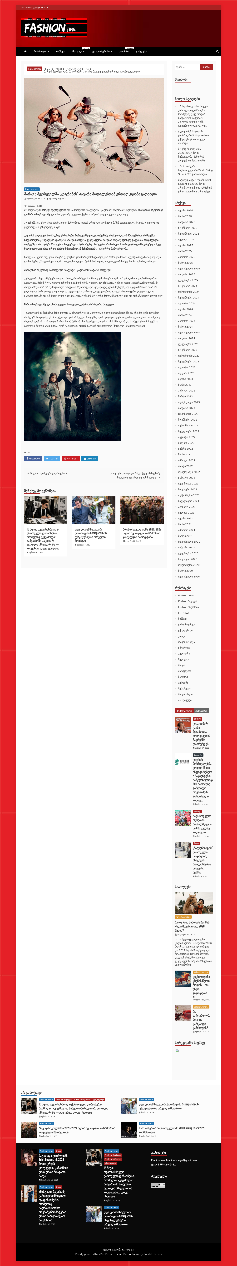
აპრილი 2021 (186, 530)
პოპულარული (184, 710)
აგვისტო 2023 (187, 367)
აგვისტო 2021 (187, 506)
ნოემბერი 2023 (187, 349)
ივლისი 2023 (186, 373)
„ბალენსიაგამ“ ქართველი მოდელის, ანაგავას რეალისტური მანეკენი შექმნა (203, 860)
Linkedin (91, 458)
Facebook (34, 458)
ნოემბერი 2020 (187, 559)
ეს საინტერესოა (102, 51)
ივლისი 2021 (186, 512)
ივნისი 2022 (185, 448)
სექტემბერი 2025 (188, 233)
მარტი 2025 (185, 262)
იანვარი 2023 (186, 408)
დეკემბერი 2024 (188, 280)
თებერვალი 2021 (189, 541)
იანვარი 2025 (186, 274)
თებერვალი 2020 (189, 576)
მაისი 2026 (185, 216)
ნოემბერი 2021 (187, 489)
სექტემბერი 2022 (188, 431)
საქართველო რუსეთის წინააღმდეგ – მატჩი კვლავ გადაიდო (202, 824)
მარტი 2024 (185, 326)
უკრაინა (183, 682)
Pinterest (71, 458)
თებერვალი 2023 (189, 402)
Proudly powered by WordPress (94, 1254)
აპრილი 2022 (186, 460)
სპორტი (125, 50)
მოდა (181, 665)
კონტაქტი (141, 51)
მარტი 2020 (185, 570)
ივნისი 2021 (185, 518)
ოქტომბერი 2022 (189, 425)
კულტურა (184, 653)
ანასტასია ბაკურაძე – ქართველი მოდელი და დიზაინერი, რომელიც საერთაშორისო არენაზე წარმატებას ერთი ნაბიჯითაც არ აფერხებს (53, 1205)
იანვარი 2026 (186, 222)
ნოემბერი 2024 (187, 286)
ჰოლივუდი (185, 700)
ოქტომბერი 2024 (189, 291)
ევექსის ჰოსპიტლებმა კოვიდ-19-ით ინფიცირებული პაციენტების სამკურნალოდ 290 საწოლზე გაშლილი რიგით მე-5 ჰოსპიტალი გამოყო (203, 779)
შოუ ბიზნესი (185, 694)
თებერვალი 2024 (189, 332)
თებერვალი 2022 (189, 471)
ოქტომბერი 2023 (189, 355)
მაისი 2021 (185, 524)
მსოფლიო (80, 50)
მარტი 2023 (185, 396)
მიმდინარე (201, 710)
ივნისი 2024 (185, 309)
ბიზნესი (60, 51)
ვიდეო (182, 636)
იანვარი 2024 (186, 338)
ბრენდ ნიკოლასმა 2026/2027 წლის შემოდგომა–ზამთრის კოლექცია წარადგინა (142, 533)
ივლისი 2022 (186, 442)
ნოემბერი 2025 (187, 227)
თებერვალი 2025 (189, 268)
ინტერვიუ (184, 647)
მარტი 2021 (185, 535)
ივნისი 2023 (185, 379)
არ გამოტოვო (32, 1092)
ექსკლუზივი (185, 630)
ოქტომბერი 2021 (189, 495)
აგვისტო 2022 (187, 437)
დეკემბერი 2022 (188, 413)
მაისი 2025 (185, 251)
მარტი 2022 (185, 466)
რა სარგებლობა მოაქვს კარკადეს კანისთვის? (202, 1019)
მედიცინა (183, 659)
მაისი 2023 (185, 384)
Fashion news (32, 189)
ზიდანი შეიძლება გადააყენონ (48, 473)
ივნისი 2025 (185, 245)
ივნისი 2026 (185, 210)
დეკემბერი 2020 (188, 553)
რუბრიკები (40, 51)
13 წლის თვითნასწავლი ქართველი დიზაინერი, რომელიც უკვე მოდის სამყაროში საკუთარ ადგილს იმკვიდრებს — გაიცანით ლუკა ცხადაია (43, 538)
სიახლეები (183, 886)
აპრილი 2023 (186, 390)
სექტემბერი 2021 (188, 501)
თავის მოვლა (186, 641)
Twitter (53, 458)
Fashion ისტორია (188, 607)
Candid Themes (152, 1254)
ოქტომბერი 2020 (189, 564)
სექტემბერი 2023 (188, 361)
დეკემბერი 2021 (188, 483)
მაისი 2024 (185, 315)
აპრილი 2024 (186, 320)
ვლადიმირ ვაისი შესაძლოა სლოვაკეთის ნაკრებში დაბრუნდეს (201, 733)
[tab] (184, 710)
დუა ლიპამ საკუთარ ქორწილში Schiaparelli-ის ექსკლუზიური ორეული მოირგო (91, 535)
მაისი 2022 (185, 454)
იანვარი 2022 (186, 477)
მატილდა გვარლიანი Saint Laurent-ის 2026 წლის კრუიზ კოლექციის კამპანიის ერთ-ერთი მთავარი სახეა (53, 1165)
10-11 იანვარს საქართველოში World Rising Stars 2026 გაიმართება (195, 170)
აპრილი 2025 (186, 256)
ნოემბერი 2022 (187, 419)
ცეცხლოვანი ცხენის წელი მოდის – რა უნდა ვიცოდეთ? (201, 984)
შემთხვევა (184, 688)
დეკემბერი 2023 (188, 344)
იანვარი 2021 (186, 547)
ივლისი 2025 (186, 239)
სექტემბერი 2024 (188, 297)
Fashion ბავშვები (188, 601)
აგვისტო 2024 (187, 303)
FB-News (183, 612)
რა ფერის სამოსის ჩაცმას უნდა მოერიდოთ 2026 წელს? (192, 926)
